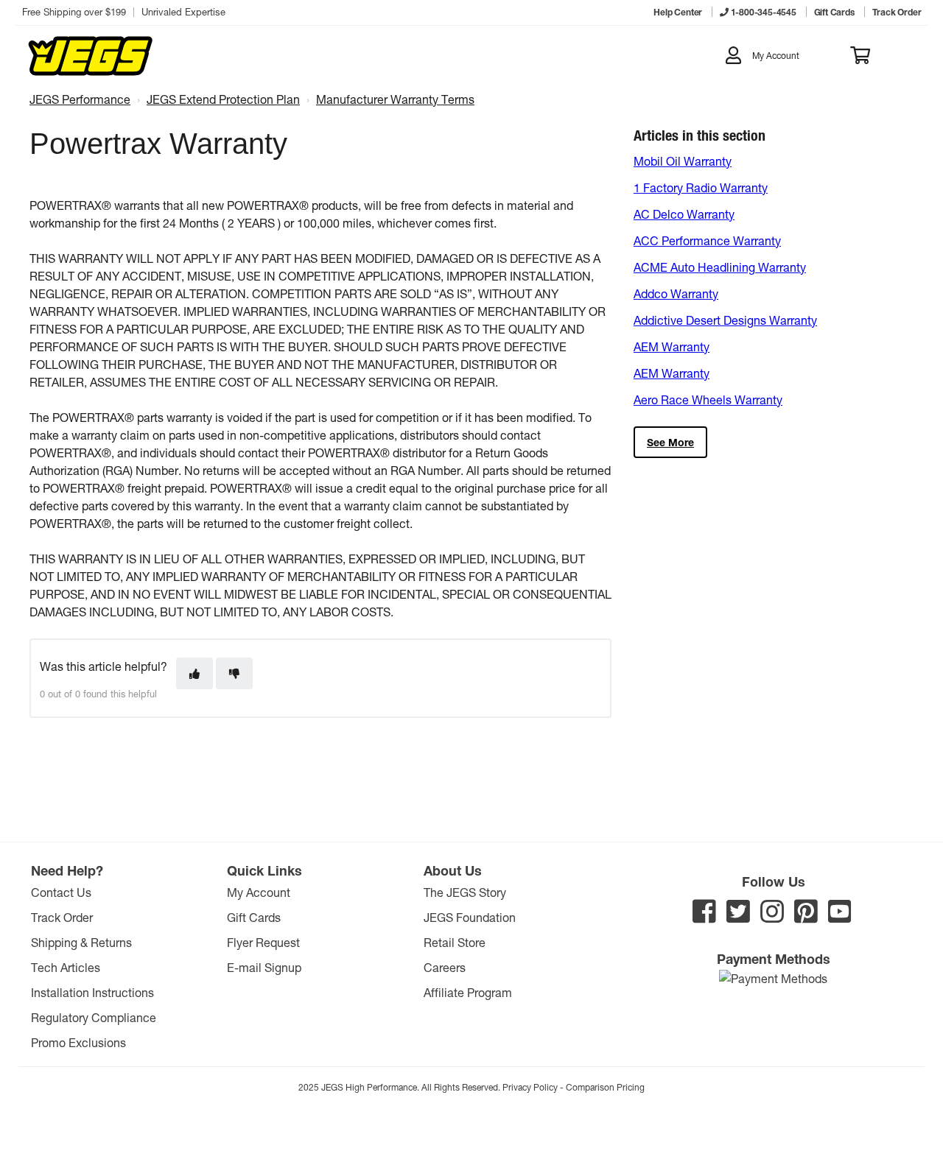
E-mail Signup (264, 967)
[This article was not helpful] (234, 673)
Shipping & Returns (81, 942)
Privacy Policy (530, 1087)
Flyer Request (263, 942)
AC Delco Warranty (684, 214)
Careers (445, 967)
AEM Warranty (671, 346)
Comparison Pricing (605, 1087)
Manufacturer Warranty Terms (395, 99)
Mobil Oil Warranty (683, 161)
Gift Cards (254, 917)
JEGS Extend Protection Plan (223, 99)
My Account (258, 892)
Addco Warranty (676, 293)
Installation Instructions (92, 992)
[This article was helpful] (194, 673)
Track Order (62, 917)
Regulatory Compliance (93, 1017)
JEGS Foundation (470, 917)
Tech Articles (65, 967)
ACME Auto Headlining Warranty (720, 267)
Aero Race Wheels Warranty (708, 399)
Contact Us (61, 892)
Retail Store (454, 942)
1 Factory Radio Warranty (701, 187)
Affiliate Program (468, 992)
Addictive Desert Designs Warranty (725, 320)
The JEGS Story (465, 892)
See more (670, 442)
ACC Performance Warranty (707, 240)
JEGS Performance (79, 99)
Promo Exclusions (78, 1042)
